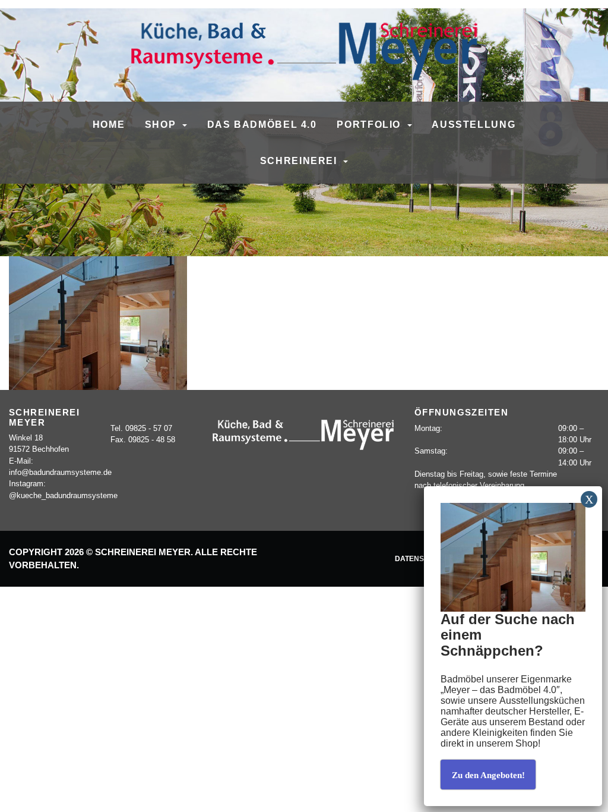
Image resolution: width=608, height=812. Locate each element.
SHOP (162, 124)
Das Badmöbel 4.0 (262, 124)
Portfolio (370, 124)
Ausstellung (473, 124)
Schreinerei (300, 160)
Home (109, 124)
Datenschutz (421, 558)
